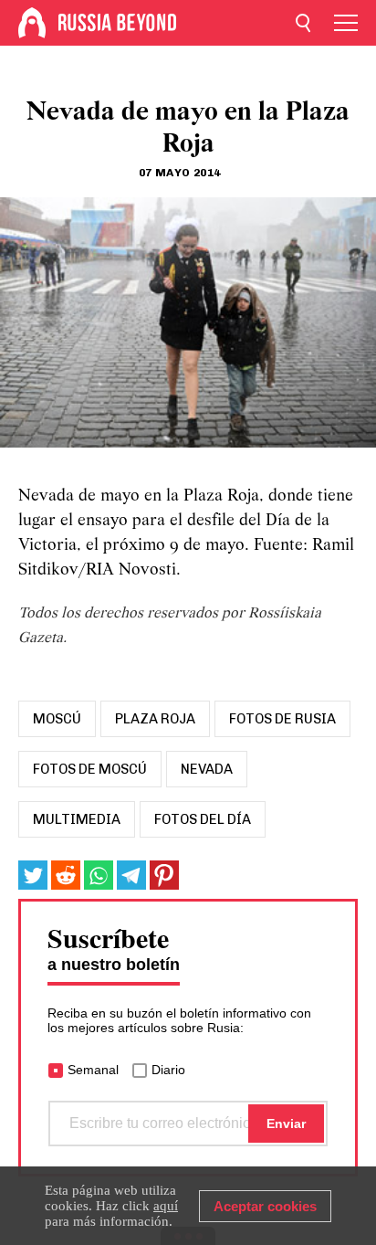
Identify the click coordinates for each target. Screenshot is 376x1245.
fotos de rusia (282, 719)
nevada (207, 769)
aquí (165, 1205)
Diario (168, 1069)
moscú (57, 719)
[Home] (32, 22)
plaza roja (155, 719)
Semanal (93, 1069)
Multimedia (76, 819)
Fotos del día (202, 819)
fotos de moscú (90, 769)
